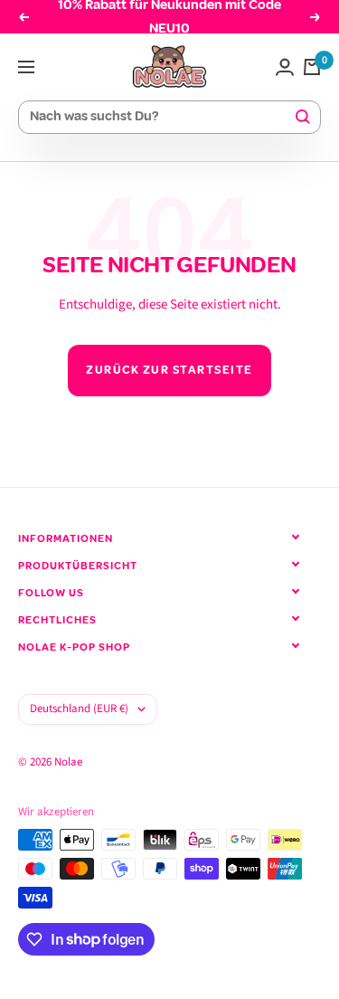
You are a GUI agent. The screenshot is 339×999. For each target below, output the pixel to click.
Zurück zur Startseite (169, 370)
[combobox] (161, 117)
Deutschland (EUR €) (79, 708)
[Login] (285, 67)
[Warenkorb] (312, 67)
